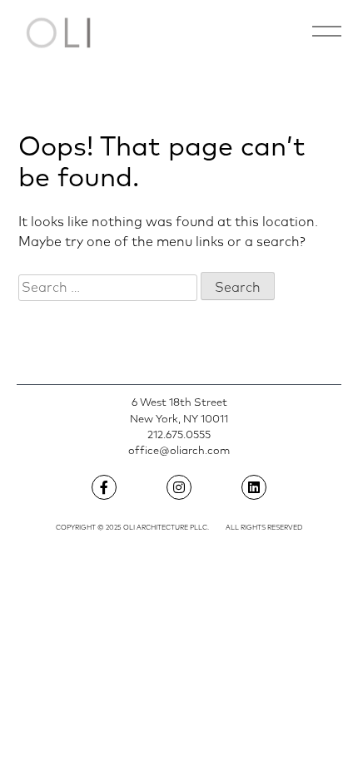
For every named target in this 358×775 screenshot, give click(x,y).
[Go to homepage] (58, 33)
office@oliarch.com (179, 451)
